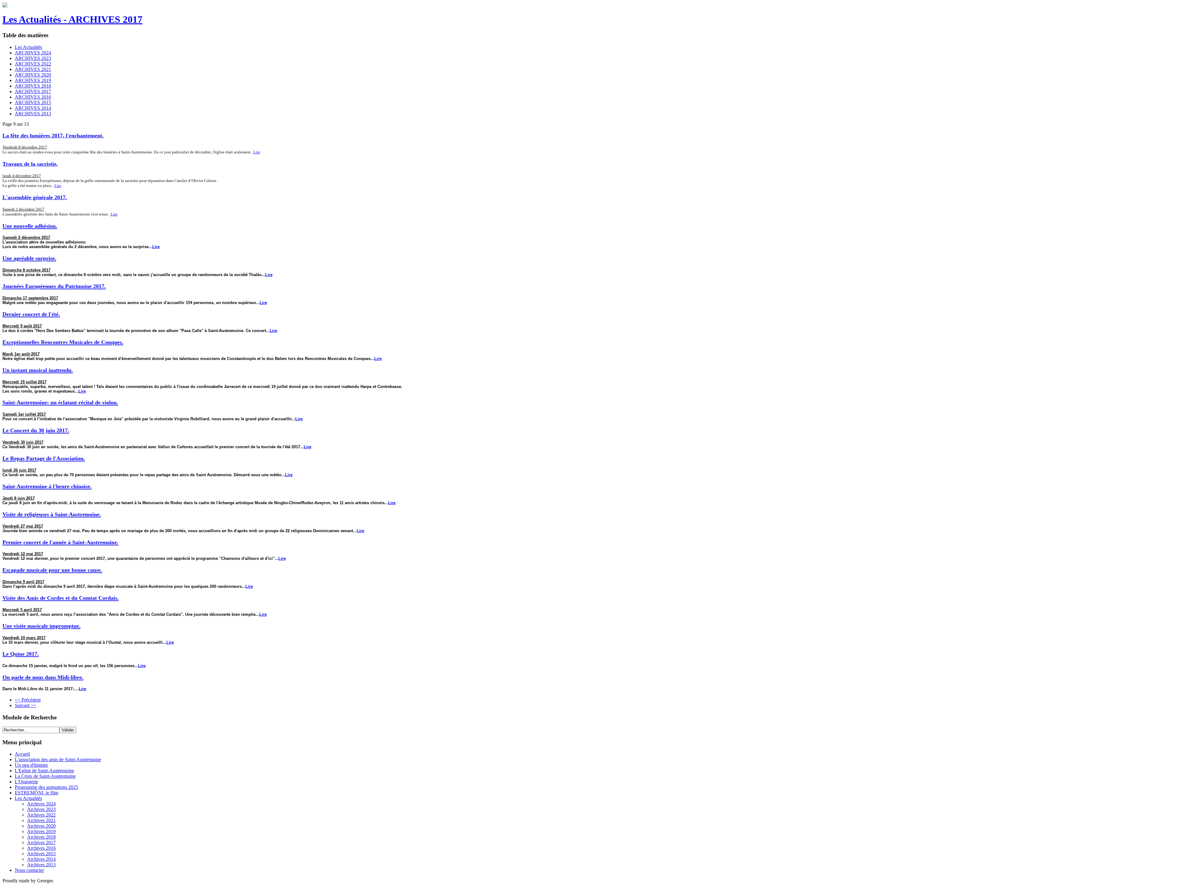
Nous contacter (29, 870)
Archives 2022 (41, 814)
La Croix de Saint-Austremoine (45, 776)
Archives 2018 (41, 837)
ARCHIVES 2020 (33, 74)
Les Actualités (28, 47)
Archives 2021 (41, 820)
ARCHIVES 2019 (33, 80)
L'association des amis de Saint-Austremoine (58, 759)
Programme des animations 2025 (46, 787)
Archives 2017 (41, 842)
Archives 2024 (41, 803)
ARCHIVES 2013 (33, 113)
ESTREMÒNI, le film (36, 792)
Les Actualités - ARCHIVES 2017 (72, 19)
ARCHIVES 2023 (33, 58)
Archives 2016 (41, 848)
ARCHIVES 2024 (33, 52)
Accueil (22, 754)
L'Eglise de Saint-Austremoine (44, 770)
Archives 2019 (41, 831)
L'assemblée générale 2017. (34, 197)
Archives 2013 (41, 864)
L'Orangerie (26, 781)
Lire (256, 152)
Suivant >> (25, 705)
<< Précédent (28, 699)
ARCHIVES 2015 (33, 102)
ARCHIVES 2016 (33, 97)
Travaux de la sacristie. (30, 164)
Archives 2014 (41, 859)
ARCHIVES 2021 (33, 69)
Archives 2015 (41, 853)
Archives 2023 (41, 809)
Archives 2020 (41, 826)
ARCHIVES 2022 (33, 63)
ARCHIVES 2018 (33, 86)
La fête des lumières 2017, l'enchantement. (53, 136)
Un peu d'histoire (31, 765)
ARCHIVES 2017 (33, 91)
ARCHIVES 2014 (33, 108)
